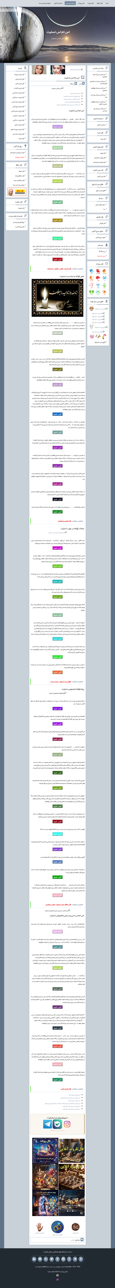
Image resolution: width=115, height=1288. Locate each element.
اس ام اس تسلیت (58, 31)
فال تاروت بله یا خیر (18, 133)
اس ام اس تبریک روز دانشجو (71, 1106)
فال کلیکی (103, 223)
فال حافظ (99, 3)
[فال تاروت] (72, 1151)
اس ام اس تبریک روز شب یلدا (99, 96)
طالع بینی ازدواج (101, 190)
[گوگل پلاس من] (46, 1259)
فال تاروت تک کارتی (18, 92)
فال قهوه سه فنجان (100, 157)
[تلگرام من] (75, 1259)
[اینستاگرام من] (63, 1259)
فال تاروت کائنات (19, 88)
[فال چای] (72, 1203)
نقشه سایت (51, 1271)
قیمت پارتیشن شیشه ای (17, 152)
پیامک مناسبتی (70, 3)
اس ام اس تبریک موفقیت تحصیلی (99, 89)
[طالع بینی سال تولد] (98, 323)
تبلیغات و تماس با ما (45, 3)
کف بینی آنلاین (101, 176)
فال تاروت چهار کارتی (18, 101)
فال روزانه (81, 3)
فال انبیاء (103, 138)
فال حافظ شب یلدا (19, 180)
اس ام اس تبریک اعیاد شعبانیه (99, 75)
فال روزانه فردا (19, 226)
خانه (107, 3)
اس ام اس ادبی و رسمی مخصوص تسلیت (68, 104)
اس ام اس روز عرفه (74, 1094)
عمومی (73, 1239)
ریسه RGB (102, 251)
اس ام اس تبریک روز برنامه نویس (70, 1097)
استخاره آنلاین (58, 3)
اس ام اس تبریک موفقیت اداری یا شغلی (99, 102)
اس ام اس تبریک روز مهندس (100, 109)
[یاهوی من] (81, 1259)
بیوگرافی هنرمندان (18, 222)
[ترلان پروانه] (58, 70)
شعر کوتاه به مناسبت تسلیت (71, 96)
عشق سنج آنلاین (101, 237)
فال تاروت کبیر (19, 78)
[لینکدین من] (34, 1259)
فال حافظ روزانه (19, 175)
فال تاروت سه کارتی (18, 97)
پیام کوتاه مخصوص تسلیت (72, 101)
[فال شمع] (45, 1177)
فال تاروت (91, 3)
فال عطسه (21, 208)
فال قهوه (103, 153)
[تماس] (57, 1259)
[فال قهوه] (72, 1177)
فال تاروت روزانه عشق (17, 129)
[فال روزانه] (45, 1151)
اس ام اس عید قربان (74, 1100)
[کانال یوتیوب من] (40, 1259)
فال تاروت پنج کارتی (18, 106)
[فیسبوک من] (69, 1259)
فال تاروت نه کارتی (18, 115)
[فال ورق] (45, 1203)
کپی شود (57, 126)
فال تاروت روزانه (19, 74)
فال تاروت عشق (19, 124)
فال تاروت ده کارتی (18, 120)
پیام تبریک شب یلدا (18, 184)
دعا (104, 209)
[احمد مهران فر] (76, 70)
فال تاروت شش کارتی (17, 111)
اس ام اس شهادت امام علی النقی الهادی (98, 82)
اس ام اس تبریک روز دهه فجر (71, 1108)
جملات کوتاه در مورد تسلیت (72, 99)
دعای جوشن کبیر (100, 204)
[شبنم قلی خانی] (39, 70)
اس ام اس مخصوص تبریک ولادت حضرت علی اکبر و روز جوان (62, 1103)
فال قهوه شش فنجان (99, 162)
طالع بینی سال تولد (100, 342)
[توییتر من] (51, 1259)
